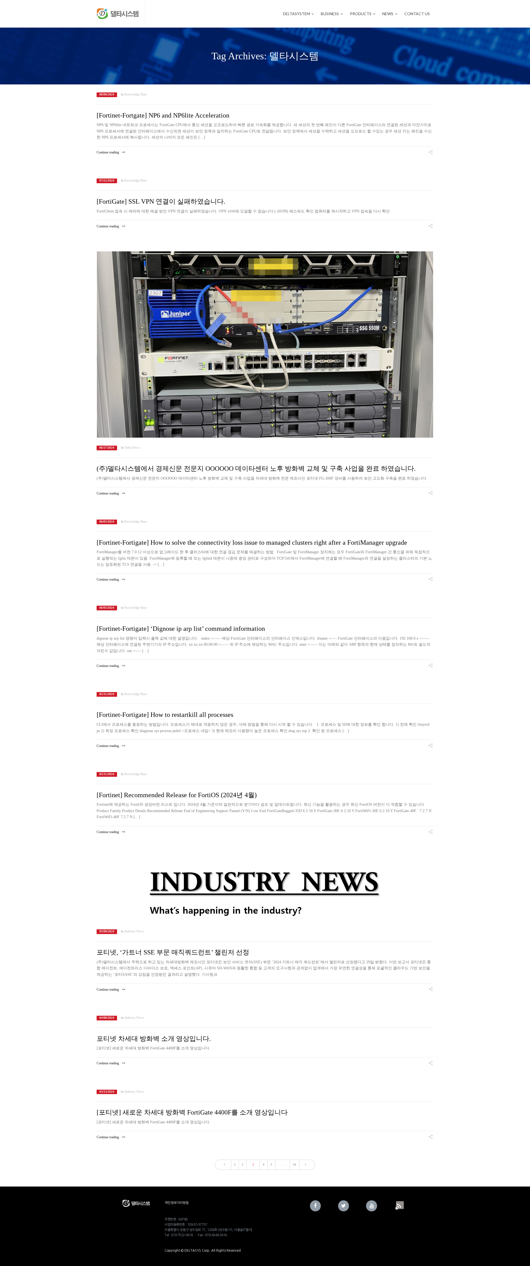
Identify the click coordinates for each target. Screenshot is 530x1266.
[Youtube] (371, 1205)
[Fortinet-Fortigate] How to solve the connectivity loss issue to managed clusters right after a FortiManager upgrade (252, 542)
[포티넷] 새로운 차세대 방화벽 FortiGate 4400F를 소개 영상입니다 (192, 1112)
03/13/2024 (106, 1091)
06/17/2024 (106, 447)
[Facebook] (315, 1205)
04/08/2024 (106, 1017)
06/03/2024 (106, 521)
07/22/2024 (106, 180)
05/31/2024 (106, 694)
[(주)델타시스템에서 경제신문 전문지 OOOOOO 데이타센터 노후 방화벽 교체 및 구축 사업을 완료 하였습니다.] (265, 344)
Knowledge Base (135, 94)
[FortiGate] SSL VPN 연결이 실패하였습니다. (161, 201)
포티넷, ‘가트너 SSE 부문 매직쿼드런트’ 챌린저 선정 (173, 952)
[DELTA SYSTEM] (118, 14)
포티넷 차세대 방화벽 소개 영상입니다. (154, 1038)
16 (294, 1164)
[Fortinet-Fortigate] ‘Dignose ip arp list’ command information (181, 628)
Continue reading (108, 152)
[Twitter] (343, 1205)
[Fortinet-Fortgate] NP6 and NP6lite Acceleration (163, 115)
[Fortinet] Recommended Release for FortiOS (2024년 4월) (177, 795)
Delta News (132, 448)
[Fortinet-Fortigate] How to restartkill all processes (165, 714)
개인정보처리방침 (177, 1202)
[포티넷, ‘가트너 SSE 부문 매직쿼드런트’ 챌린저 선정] (265, 889)
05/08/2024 (106, 931)
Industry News (134, 931)
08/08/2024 (106, 94)
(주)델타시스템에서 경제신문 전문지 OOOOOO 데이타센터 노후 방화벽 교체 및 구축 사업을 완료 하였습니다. (256, 468)
